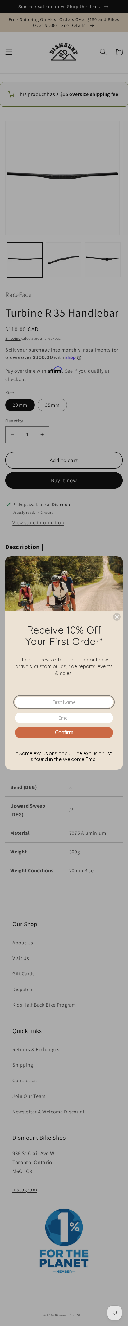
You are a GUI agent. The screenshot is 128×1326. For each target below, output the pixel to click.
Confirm (64, 732)
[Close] (117, 617)
